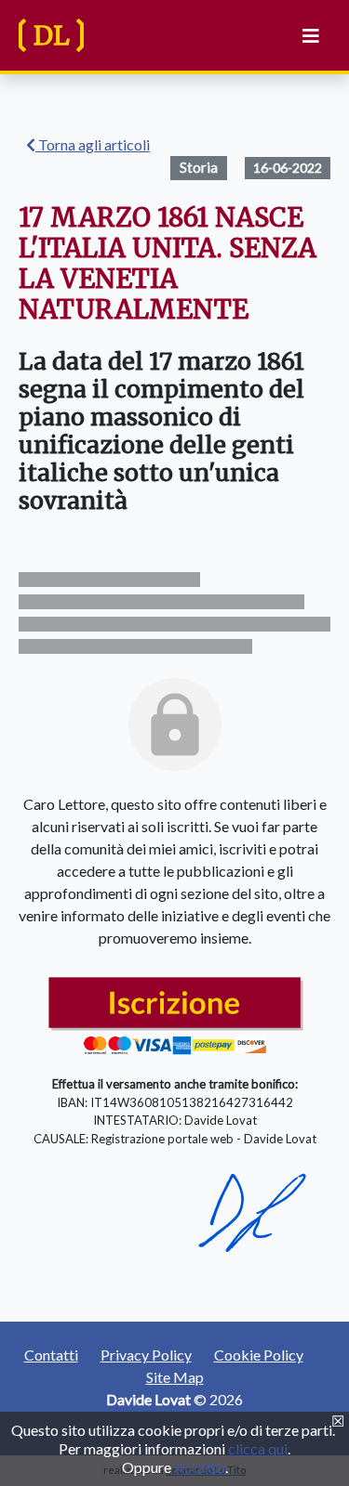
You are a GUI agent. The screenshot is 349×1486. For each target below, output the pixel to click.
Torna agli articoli (92, 144)
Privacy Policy (146, 1354)
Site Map (175, 1377)
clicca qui (258, 1448)
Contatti (51, 1354)
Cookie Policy (258, 1354)
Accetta (199, 1467)
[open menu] (307, 35)
